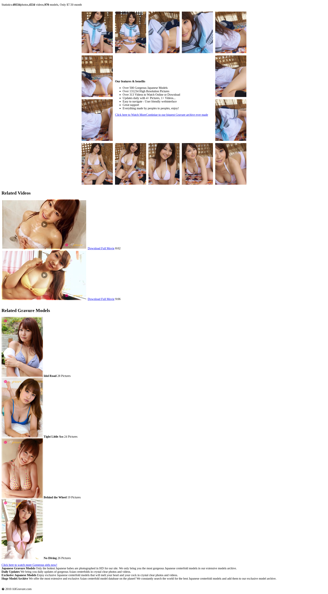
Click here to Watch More (161, 114)
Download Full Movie (101, 248)
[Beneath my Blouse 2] (97, 52)
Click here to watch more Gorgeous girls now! (29, 564)
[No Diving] (22, 558)
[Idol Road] (22, 375)
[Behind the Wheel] (22, 497)
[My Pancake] (44, 248)
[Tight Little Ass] (22, 436)
